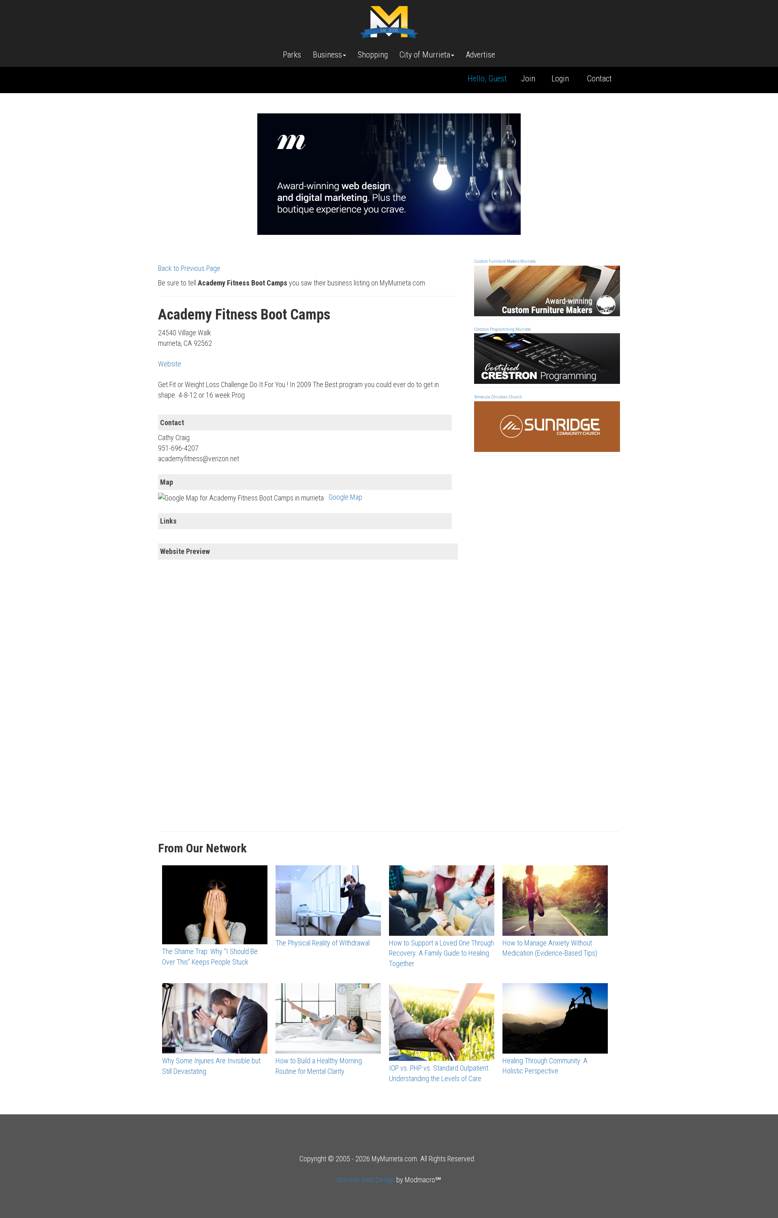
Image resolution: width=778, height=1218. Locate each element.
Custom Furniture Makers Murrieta (505, 261)
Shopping (373, 55)
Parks (292, 55)
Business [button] (327, 55)
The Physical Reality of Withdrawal (323, 943)
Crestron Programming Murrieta (502, 329)
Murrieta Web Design (366, 1179)
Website (169, 364)
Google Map (345, 497)
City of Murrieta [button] (425, 55)
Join (528, 78)
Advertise (480, 55)
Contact (599, 78)
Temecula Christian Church (498, 397)
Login (560, 78)
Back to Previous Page (189, 268)
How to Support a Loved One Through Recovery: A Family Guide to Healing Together (441, 953)
